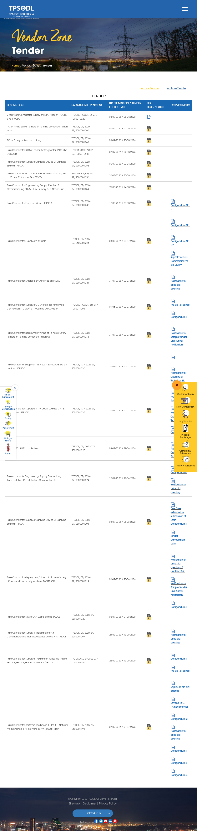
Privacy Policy (108, 804)
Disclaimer (89, 804)
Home (15, 66)
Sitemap (74, 804)
